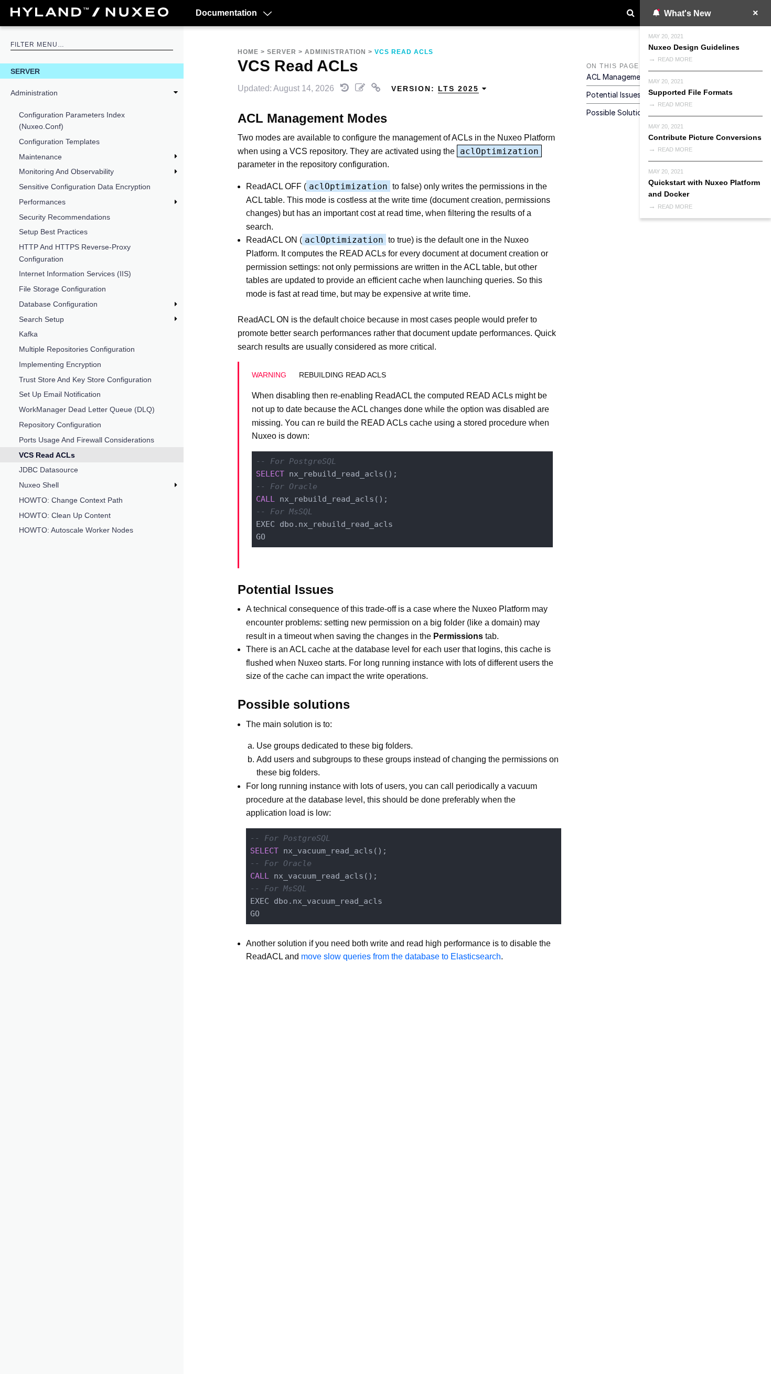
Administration (34, 93)
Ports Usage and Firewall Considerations (86, 440)
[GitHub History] (345, 88)
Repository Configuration (60, 424)
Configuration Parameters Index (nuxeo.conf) (72, 121)
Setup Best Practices (53, 232)
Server (25, 71)
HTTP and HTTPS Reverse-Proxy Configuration (75, 253)
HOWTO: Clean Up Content (65, 515)
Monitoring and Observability (66, 171)
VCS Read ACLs (47, 455)
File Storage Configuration (62, 289)
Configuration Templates (59, 141)
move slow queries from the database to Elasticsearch (401, 956)
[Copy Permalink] (377, 88)
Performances (42, 202)
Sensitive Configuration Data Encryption (85, 186)
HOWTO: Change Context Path (71, 500)
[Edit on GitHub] (361, 88)
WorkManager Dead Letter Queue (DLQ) (87, 409)
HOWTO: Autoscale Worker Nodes (76, 530)
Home (248, 52)
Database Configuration (58, 304)
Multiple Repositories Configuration (77, 349)
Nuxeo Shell (39, 485)
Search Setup (41, 319)
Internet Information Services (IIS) (75, 273)
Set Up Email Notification (60, 394)
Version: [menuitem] (435, 88)
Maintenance (40, 157)
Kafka (28, 334)
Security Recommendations (64, 217)
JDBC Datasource (48, 470)
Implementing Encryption (60, 364)
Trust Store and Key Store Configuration (85, 379)
